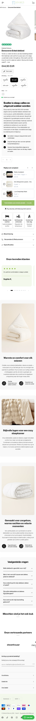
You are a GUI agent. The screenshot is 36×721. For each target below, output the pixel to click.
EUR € (16, 699)
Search (17, 713)
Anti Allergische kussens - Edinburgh (23, 182)
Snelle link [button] (5, 681)
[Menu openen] (5, 2)
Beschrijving (8, 234)
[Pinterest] (12, 717)
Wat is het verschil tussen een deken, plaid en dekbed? (15, 575)
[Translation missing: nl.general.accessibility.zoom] (6, 37)
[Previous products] (28, 167)
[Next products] (32, 167)
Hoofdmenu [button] (5, 675)
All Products (3, 7)
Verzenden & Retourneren (13, 239)
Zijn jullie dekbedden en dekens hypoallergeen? (13, 592)
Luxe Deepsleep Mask (20, 191)
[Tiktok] (7, 717)
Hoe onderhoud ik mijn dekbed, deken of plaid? (15, 584)
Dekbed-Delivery (7, 713)
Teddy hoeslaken (19, 172)
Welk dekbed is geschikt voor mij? (14, 568)
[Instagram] (17, 717)
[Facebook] (2, 717)
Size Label (9, 71)
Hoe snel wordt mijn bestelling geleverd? (13, 601)
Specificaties (9, 245)
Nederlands (6, 699)
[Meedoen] (32, 664)
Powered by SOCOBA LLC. (27, 713)
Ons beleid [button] (5, 688)
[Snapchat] (21, 717)
